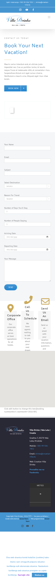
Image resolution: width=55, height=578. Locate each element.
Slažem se (39, 575)
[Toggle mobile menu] (49, 17)
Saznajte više (24, 575)
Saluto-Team (23, 519)
